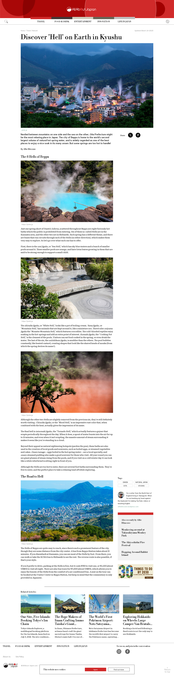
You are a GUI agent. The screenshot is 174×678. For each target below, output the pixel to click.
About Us (7, 656)
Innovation (103, 21)
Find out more (119, 669)
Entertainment (82, 21)
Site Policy (20, 656)
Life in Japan (124, 21)
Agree (95, 669)
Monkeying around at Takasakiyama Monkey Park (134, 532)
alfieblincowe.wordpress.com (128, 506)
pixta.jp (24, 130)
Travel (41, 21)
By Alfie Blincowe (28, 149)
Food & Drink (62, 21)
